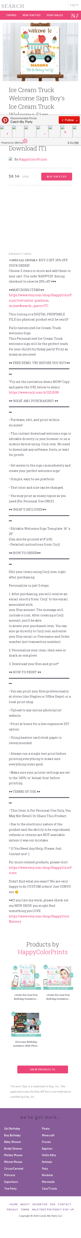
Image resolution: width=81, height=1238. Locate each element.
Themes (11, 15)
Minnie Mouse (13, 1162)
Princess (9, 1175)
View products (42, 1069)
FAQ (53, 1204)
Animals (47, 1162)
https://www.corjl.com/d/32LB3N (34, 392)
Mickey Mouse (13, 1155)
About (25, 1204)
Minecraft (48, 1135)
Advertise (40, 1204)
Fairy (45, 1168)
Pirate (46, 1128)
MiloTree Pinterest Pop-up (53, 1209)
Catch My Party (40, 5)
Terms (25, 1209)
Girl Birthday (12, 1128)
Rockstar (47, 1175)
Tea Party (10, 1188)
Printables (55, 15)
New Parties (32, 15)
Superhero (11, 1181)
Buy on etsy (57, 176)
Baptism (47, 1148)
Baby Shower (12, 1142)
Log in (74, 4)
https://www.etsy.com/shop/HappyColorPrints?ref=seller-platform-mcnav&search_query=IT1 (40, 300)
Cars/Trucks (49, 1188)
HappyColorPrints (33, 159)
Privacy (12, 1209)
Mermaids (48, 1181)
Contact (64, 1204)
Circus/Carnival (13, 1168)
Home (14, 1204)
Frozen (46, 1142)
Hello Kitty (49, 1155)
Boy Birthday (12, 1135)
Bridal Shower (13, 1148)
